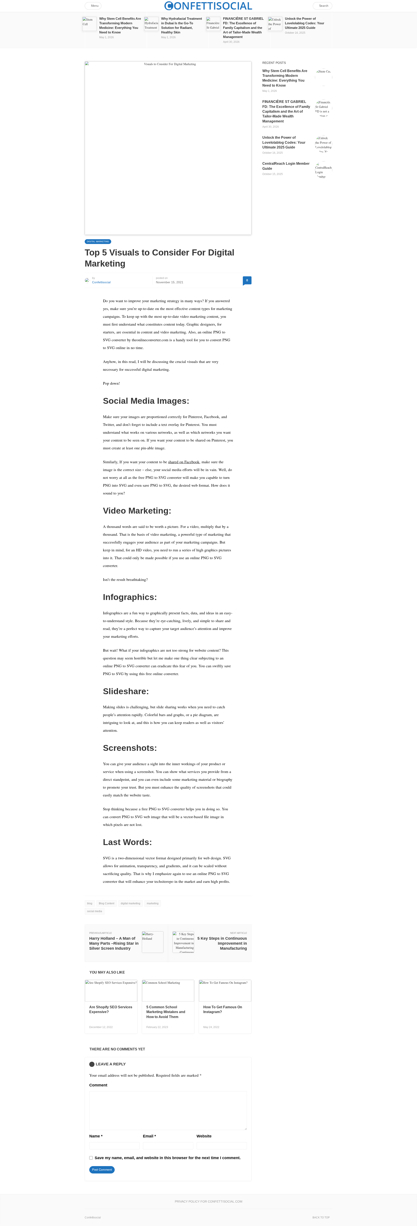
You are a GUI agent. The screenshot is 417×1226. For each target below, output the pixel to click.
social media (94, 911)
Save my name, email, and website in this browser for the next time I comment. (168, 1158)
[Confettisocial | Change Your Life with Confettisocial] (208, 5)
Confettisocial (101, 282)
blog (89, 903)
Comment (98, 1085)
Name (96, 1136)
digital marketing (130, 903)
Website (204, 1136)
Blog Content (106, 903)
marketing (153, 903)
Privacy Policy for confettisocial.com (208, 1201)
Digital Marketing (98, 241)
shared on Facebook (183, 461)
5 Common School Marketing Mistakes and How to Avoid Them (165, 1012)
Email (149, 1136)
